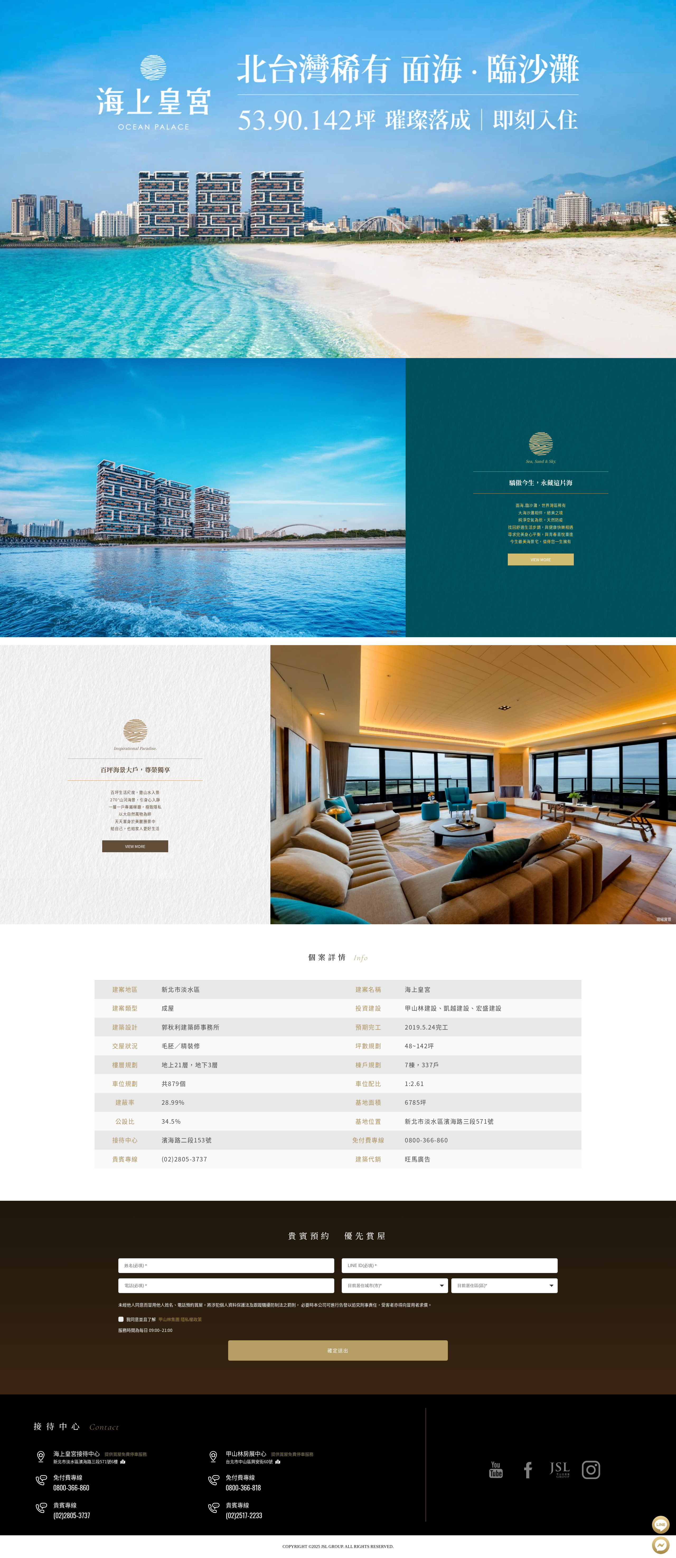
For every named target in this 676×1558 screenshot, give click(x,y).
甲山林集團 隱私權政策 (180, 1319)
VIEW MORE (541, 559)
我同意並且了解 (164, 1319)
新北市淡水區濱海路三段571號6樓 (85, 1462)
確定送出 (338, 1350)
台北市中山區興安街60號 (249, 1462)
